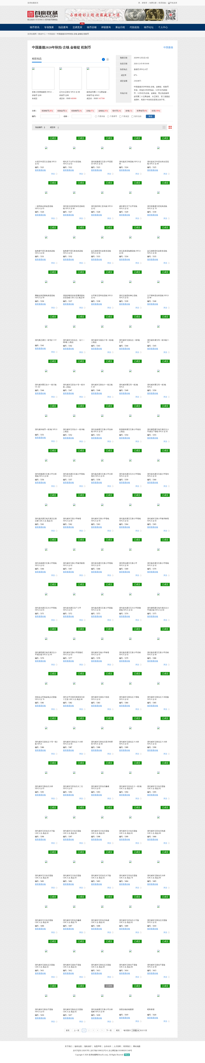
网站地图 (136, 1046)
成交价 (52, 127)
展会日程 (120, 27)
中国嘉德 (51, 34)
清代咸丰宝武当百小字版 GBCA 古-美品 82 (129, 921)
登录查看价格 (40, 170)
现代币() (116, 111)
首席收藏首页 (32, 3)
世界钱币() (142, 111)
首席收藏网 (31, 34)
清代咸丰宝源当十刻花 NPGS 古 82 (100, 698)
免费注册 (153, 3)
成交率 (123, 75)
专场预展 (49, 27)
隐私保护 (88, 1046)
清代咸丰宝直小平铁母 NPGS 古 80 (72, 520)
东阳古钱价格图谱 (126, 1009)
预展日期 (123, 58)
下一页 (109, 1030)
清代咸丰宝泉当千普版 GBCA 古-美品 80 (128, 966)
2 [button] (107, 59)
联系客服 (162, 3)
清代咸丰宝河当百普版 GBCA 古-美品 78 (128, 876)
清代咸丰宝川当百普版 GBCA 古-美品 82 (156, 787)
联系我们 (127, 1046)
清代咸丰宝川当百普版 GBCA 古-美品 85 (72, 876)
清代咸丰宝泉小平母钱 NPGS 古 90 (100, 520)
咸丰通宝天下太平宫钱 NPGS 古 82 (128, 207)
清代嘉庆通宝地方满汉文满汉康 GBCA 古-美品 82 (46, 520)
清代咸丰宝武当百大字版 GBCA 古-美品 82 (45, 832)
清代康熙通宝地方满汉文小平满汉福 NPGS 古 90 (46, 653)
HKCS (42, 20)
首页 (67, 1030)
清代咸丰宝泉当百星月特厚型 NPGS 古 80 (102, 743)
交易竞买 (77, 27)
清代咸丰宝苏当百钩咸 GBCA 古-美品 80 (156, 832)
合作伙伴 (107, 1046)
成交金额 (123, 81)
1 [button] (103, 59)
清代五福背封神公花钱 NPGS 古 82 (128, 296)
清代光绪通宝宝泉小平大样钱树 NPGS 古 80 (102, 1010)
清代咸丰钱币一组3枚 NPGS (46, 429)
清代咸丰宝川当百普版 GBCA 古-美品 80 (72, 832)
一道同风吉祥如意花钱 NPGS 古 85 (44, 207)
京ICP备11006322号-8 (98, 1050)
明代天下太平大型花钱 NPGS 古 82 (72, 163)
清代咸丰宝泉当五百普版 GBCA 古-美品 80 (101, 966)
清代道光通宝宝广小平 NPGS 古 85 (72, 609)
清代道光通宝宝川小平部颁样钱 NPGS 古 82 (130, 609)
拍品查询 (63, 27)
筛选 (150, 116)
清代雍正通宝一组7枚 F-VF (46, 340)
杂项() (128, 111)
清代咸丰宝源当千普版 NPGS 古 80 (156, 966)
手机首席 (173, 3)
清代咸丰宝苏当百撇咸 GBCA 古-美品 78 (72, 921)
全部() (156, 111)
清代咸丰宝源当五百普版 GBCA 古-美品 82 (45, 966)
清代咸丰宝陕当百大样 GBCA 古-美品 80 (156, 876)
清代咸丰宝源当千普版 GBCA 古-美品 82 (72, 966)
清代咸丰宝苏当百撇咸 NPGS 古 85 (100, 787)
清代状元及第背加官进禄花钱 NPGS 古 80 (74, 207)
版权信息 (78, 1046)
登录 (145, 3)
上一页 (76, 1030)
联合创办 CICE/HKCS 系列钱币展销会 (42, 14)
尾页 (118, 1030)
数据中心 (42, 34)
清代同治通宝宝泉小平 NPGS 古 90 (128, 564)
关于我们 (68, 1046)
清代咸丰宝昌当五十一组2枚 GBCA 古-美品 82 (130, 787)
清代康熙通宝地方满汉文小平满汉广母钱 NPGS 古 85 (158, 430)
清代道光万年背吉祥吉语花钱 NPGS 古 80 (158, 163)
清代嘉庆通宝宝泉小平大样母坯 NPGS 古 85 (102, 475)
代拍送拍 (134, 27)
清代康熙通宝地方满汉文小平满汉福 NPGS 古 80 (158, 609)
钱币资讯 (34, 27)
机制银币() (47, 111)
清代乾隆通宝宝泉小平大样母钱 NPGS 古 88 (46, 475)
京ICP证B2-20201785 (81, 1050)
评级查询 (106, 27)
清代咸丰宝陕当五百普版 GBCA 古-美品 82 (73, 1010)
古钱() (90, 111)
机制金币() (62, 111)
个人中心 (163, 27)
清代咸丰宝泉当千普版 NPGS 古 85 (44, 1010)
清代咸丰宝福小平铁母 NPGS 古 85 (100, 653)
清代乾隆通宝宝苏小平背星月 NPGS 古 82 (102, 163)
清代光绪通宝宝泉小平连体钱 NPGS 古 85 (102, 430)
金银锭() (103, 111)
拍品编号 (38, 127)
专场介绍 (123, 93)
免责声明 (97, 1046)
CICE (37, 20)
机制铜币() (76, 111)
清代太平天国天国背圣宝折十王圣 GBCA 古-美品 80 (74, 698)
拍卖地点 (123, 69)
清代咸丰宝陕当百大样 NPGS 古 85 (44, 787)
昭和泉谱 (150, 1009)
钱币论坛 (149, 27)
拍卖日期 (123, 64)
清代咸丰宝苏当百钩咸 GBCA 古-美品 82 (100, 921)
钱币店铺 (91, 27)
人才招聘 (117, 1046)
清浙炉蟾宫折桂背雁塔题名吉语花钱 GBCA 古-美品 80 (74, 296)
